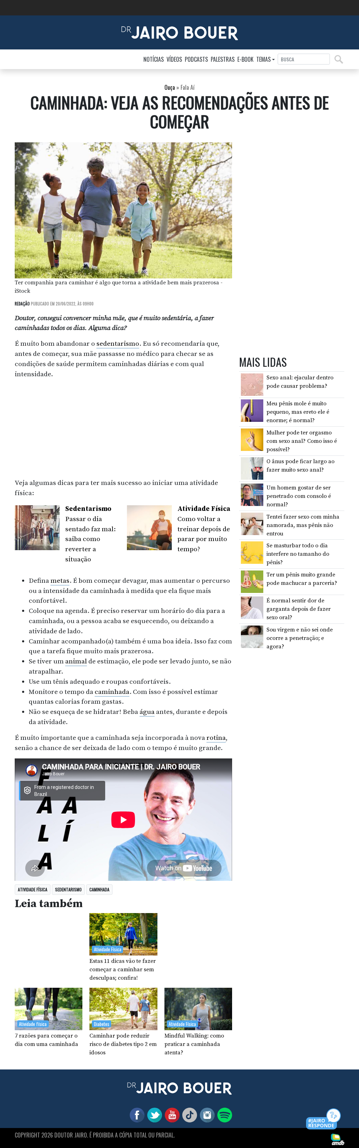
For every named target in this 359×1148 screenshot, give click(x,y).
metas (59, 580)
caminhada (112, 692)
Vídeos (174, 59)
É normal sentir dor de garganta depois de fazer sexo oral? (298, 609)
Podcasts (196, 59)
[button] (323, 1119)
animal (76, 661)
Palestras (223, 59)
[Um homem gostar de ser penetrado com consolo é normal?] (252, 494)
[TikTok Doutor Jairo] (188, 1114)
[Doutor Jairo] (179, 31)
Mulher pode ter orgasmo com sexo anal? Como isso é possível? (301, 441)
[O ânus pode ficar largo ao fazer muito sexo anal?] (252, 468)
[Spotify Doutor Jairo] (223, 1114)
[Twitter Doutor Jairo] (153, 1114)
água (147, 712)
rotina (216, 738)
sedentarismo (117, 343)
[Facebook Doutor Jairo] (135, 1114)
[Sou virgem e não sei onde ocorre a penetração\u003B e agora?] (252, 636)
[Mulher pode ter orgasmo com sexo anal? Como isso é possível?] (252, 439)
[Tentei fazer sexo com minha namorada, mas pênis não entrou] (252, 523)
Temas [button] (263, 59)
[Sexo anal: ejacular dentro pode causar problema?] (252, 384)
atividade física (32, 889)
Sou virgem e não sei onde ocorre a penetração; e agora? (299, 638)
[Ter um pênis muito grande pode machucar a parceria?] (252, 581)
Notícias (153, 59)
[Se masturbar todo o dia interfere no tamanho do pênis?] (252, 552)
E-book (245, 59)
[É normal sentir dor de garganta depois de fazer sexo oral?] (252, 607)
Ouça (169, 87)
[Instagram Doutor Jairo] (206, 1114)
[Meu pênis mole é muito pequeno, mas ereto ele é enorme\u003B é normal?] (252, 410)
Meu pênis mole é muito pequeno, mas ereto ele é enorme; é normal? (297, 412)
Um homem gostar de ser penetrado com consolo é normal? (298, 496)
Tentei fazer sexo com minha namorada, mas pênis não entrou (302, 525)
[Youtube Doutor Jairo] (171, 1114)
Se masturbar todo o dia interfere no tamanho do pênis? (297, 554)
